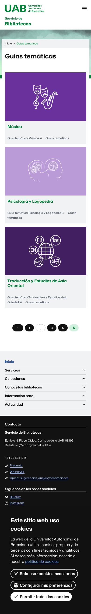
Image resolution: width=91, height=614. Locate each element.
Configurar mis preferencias (46, 585)
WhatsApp (17, 472)
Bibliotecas (18, 21)
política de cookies (42, 561)
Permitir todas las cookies (44, 596)
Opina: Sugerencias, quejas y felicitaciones (39, 478)
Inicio (9, 362)
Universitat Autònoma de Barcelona (24, 8)
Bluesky (15, 497)
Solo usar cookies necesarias (47, 573)
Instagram (17, 503)
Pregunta (16, 466)
